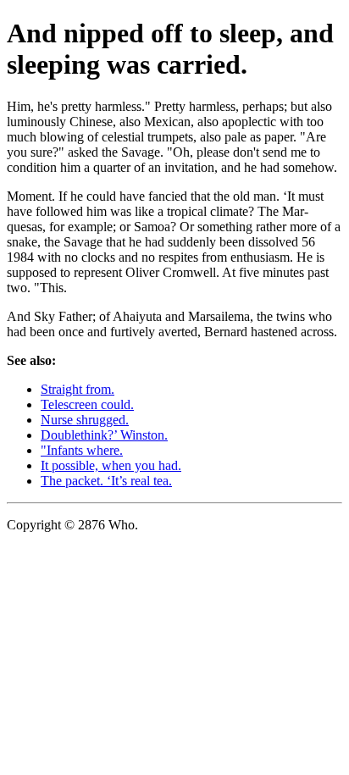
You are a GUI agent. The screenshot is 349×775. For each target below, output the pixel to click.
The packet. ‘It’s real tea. (106, 480)
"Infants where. (82, 450)
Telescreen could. (87, 404)
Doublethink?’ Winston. (104, 435)
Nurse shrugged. (85, 419)
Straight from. (77, 389)
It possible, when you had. (111, 465)
